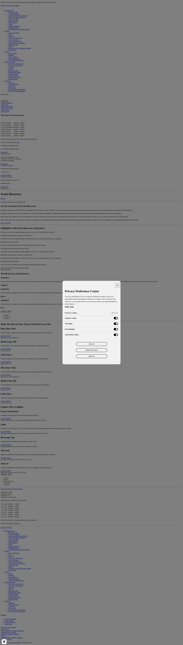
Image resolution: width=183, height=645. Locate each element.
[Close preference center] (117, 285)
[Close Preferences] (4, 641)
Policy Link (69, 307)
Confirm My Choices (91, 350)
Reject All (91, 356)
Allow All (91, 344)
